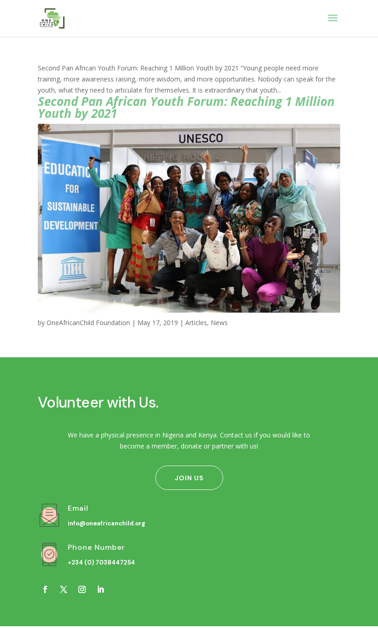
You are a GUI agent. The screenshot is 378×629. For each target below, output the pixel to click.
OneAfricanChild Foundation (88, 322)
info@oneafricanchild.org (106, 523)
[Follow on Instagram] (82, 589)
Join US (189, 478)
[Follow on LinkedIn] (100, 589)
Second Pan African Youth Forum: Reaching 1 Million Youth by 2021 (186, 107)
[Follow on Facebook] (45, 589)
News (219, 322)
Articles (196, 322)
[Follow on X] (63, 589)
